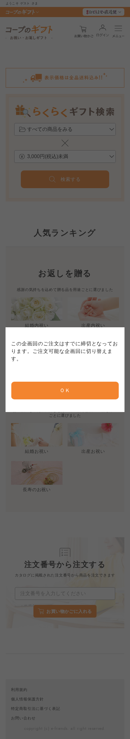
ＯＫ (65, 390)
